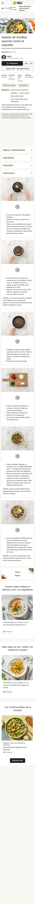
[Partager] (31, 63)
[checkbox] (2, 52)
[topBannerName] (17, 14)
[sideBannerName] (17, 133)
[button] (17, 157)
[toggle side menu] (2, 3)
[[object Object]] (26, 63)
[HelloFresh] (17, 2)
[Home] (3, 8)
